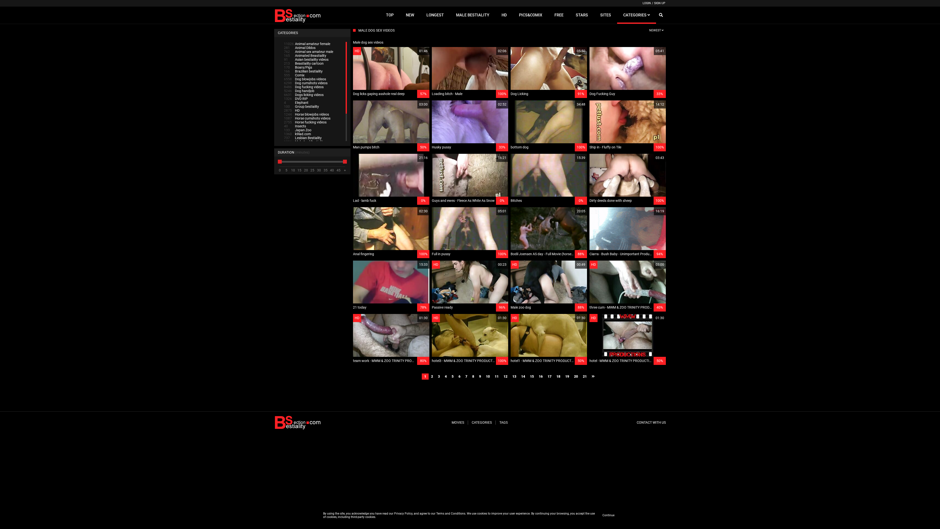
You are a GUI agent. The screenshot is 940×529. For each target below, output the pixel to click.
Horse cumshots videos (307, 118)
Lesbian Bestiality (303, 138)
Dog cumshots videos (306, 83)
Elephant (296, 103)
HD (292, 110)
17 (550, 376)
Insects (295, 126)
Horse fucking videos (305, 122)
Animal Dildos (300, 48)
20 (576, 376)
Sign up (659, 3)
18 (558, 376)
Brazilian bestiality (303, 71)
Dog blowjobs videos (305, 79)
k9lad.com (297, 134)
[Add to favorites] (414, 51)
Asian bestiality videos (306, 59)
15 (532, 376)
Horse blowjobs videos (306, 114)
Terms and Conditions (450, 513)
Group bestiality (301, 106)
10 (488, 376)
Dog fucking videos (304, 87)
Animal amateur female (307, 44)
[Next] (593, 376)
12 (505, 376)
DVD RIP (296, 99)
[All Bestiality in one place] (298, 15)
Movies (458, 422)
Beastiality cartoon (304, 63)
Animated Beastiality (305, 56)
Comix (294, 75)
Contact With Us (651, 422)
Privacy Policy (403, 513)
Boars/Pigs (298, 67)
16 (541, 376)
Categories (482, 422)
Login (647, 3)
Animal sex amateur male (308, 52)
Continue (608, 515)
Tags (503, 422)
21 (585, 376)
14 (523, 376)
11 (497, 376)
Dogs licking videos (304, 95)
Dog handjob (299, 91)
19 (567, 376)
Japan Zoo (297, 130)
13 (514, 376)
